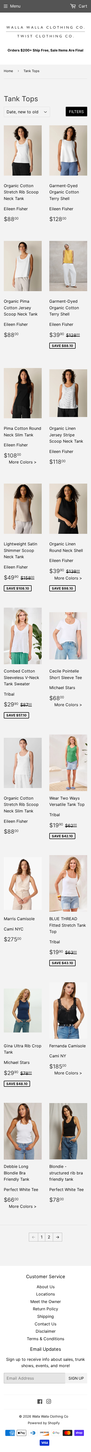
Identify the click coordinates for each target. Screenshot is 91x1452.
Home (8, 71)
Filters (76, 111)
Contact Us (45, 1323)
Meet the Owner (45, 1301)
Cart (82, 6)
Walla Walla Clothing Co (50, 1416)
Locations (45, 1294)
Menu (15, 6)
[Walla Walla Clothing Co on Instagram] (48, 1402)
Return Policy (45, 1308)
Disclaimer (46, 1331)
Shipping (45, 1316)
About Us (46, 1286)
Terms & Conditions (45, 1338)
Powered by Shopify (44, 1423)
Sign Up (76, 1378)
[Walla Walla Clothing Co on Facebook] (39, 1402)
